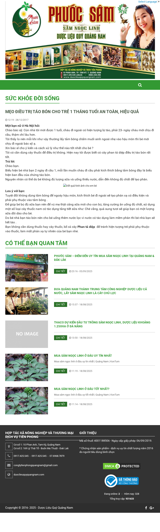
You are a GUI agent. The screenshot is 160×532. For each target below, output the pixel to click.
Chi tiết (60, 271)
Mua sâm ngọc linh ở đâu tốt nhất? (81, 389)
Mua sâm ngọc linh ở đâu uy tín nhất (83, 355)
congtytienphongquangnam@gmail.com (36, 465)
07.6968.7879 (57, 455)
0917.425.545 (21, 455)
